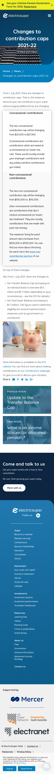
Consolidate (20, 554)
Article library (20, 633)
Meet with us (14, 487)
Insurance (18, 550)
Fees (16, 644)
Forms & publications (24, 629)
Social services (21, 582)
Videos (17, 621)
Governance (20, 648)
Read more (30, 6)
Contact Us (32, 746)
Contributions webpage (37, 370)
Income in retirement (24, 574)
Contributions (20, 542)
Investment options (23, 597)
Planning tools (21, 625)
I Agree (9, 768)
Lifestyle (18, 586)
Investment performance (26, 601)
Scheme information (24, 652)
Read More (26, 768)
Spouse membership (24, 546)
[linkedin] (38, 515)
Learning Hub (20, 617)
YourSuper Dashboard (24, 605)
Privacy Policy (24, 751)
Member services (22, 538)
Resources (7, 751)
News (17, 71)
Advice (17, 558)
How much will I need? (24, 570)
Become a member (23, 534)
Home (6, 71)
